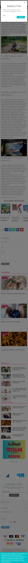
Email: (4, 15)
